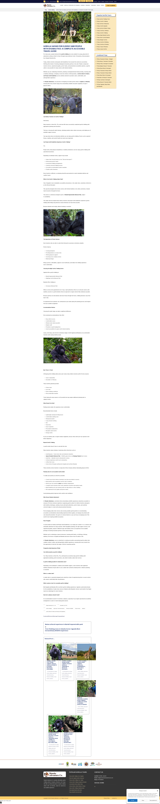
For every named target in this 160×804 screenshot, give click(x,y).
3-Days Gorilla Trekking (102, 21)
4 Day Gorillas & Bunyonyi (103, 23)
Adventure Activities (52, 746)
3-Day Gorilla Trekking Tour (103, 19)
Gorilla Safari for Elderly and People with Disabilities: (55, 611)
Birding (72, 746)
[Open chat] (1, 802)
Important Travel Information (59, 608)
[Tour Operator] (49, 5)
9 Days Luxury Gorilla (102, 49)
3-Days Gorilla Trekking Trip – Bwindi (76, 780)
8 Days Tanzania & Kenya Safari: (104, 72)
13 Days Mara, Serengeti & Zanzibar (105, 63)
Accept (132, 800)
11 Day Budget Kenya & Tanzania (104, 66)
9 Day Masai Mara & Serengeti (104, 75)
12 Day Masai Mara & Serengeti (104, 68)
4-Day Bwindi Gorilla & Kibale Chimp (76, 784)
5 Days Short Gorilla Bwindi (103, 37)
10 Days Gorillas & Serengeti (103, 79)
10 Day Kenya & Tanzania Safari (104, 82)
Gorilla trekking (49, 608)
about (59, 483)
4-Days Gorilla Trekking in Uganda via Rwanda (77, 782)
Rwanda (88, 81)
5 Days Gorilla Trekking (102, 32)
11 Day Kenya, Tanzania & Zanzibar (105, 61)
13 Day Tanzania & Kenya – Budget (105, 59)
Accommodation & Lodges (52, 671)
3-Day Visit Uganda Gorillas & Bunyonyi (76, 778)
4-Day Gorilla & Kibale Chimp (103, 28)
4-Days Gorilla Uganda (102, 26)
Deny (143, 800)
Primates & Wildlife (69, 608)
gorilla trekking (65, 54)
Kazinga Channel (77, 456)
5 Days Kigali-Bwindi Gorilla (103, 35)
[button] (157, 790)
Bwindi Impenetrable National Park (73, 194)
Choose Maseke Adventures (52, 497)
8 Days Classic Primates (102, 46)
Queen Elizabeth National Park (53, 456)
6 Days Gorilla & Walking (102, 42)
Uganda (82, 81)
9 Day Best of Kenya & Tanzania (104, 77)
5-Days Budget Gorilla (102, 39)
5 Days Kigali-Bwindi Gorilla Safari (75, 790)
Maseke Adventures (49, 81)
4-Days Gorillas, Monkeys (103, 30)
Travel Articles (77, 608)
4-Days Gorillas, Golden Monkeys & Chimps (77, 786)
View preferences (153, 800)
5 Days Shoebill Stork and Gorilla (75, 792)
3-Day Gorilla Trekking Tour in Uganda (76, 776)
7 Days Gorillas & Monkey (103, 44)
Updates (83, 608)
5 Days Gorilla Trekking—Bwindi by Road (76, 788)
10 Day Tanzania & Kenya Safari (104, 70)
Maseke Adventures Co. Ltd (51, 605)
